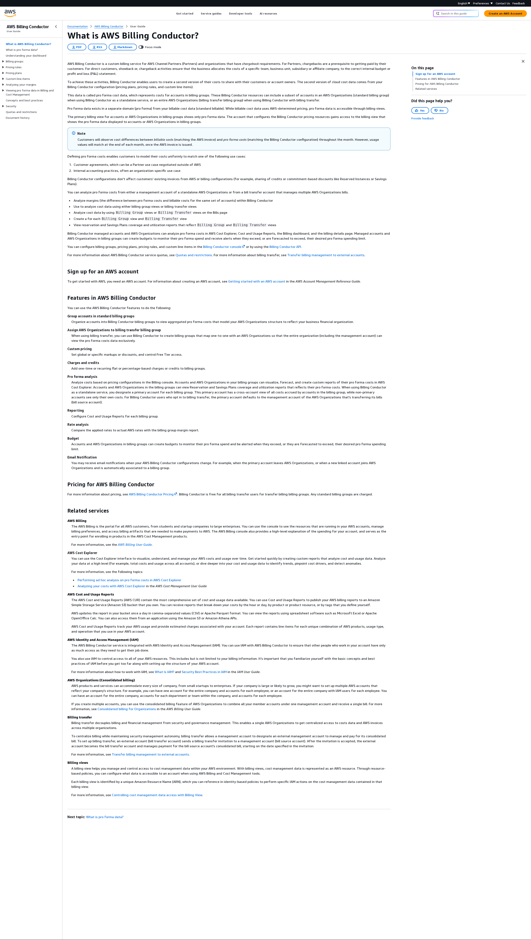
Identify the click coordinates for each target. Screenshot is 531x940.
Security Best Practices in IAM (204, 672)
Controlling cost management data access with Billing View (157, 795)
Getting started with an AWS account (256, 281)
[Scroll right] (280, 13)
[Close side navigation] (56, 26)
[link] (137, 26)
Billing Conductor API (285, 247)
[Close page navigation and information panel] (523, 61)
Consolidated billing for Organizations (126, 709)
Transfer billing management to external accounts (325, 255)
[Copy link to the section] (64, 271)
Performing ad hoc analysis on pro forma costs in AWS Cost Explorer (129, 580)
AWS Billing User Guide (135, 544)
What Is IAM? (164, 672)
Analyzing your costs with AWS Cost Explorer (111, 586)
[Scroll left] (173, 13)
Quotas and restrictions (193, 255)
